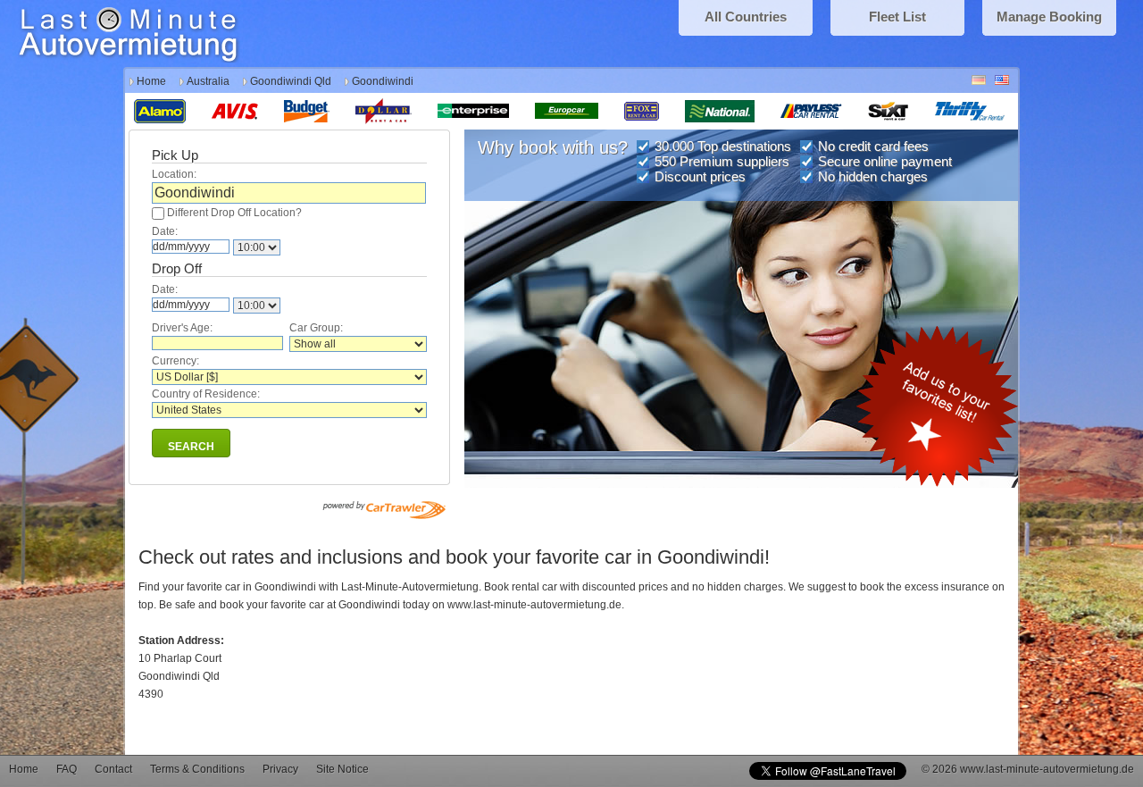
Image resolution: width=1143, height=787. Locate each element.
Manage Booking (1049, 16)
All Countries (746, 16)
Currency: (175, 361)
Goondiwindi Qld (290, 81)
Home (151, 81)
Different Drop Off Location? (234, 212)
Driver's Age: (182, 328)
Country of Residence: (206, 394)
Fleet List (897, 16)
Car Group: (316, 328)
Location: (174, 174)
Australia (208, 81)
